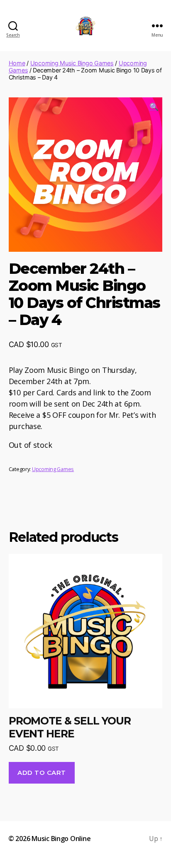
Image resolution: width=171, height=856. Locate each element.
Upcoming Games (53, 469)
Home (17, 63)
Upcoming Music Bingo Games (72, 63)
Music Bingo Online (61, 838)
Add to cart (41, 773)
